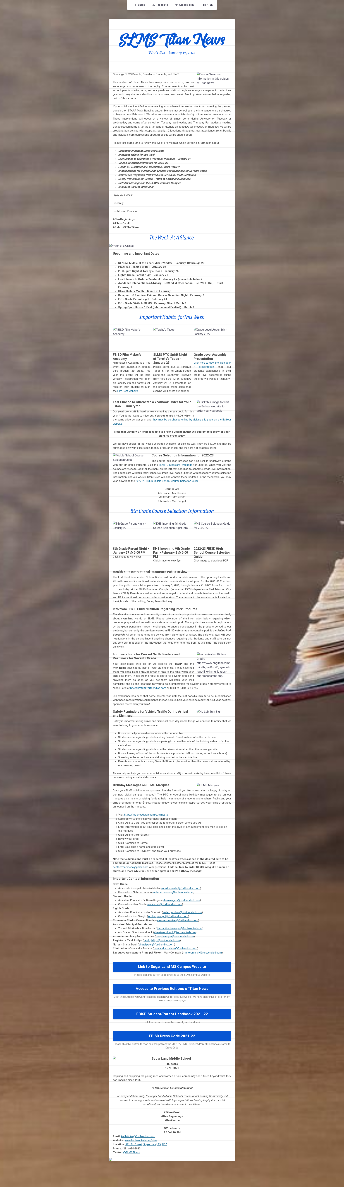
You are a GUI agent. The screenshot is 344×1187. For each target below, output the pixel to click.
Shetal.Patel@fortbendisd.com (148, 688)
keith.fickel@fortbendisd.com (138, 1136)
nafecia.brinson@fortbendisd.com (173, 892)
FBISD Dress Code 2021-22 (172, 1036)
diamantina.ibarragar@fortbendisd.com (179, 928)
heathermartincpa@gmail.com (130, 867)
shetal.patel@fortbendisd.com (156, 944)
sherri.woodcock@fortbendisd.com (175, 932)
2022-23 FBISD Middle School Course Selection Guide (167, 481)
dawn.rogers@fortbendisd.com (181, 900)
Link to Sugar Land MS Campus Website (172, 966)
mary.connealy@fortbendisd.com (202, 952)
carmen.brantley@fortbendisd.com (177, 920)
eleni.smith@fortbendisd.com (164, 904)
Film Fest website (127, 391)
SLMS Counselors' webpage (175, 464)
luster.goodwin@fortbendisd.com (182, 912)
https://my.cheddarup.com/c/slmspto (146, 814)
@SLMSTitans (131, 1152)
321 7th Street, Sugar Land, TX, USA (146, 1144)
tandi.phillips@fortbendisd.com (162, 940)
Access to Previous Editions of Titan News (172, 988)
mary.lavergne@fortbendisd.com (175, 936)
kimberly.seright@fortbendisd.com (168, 916)
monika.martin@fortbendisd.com (180, 888)
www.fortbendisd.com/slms (141, 1140)
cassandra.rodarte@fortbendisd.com (175, 948)
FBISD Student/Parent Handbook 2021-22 (172, 1014)
